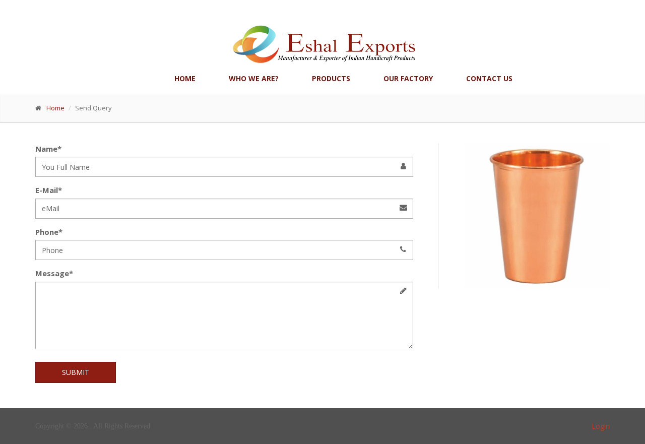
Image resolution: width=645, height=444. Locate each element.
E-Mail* (48, 190)
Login (601, 426)
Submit (75, 372)
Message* (54, 273)
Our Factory (408, 78)
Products (331, 78)
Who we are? (254, 78)
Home (185, 78)
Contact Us (489, 78)
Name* (48, 149)
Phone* (48, 232)
